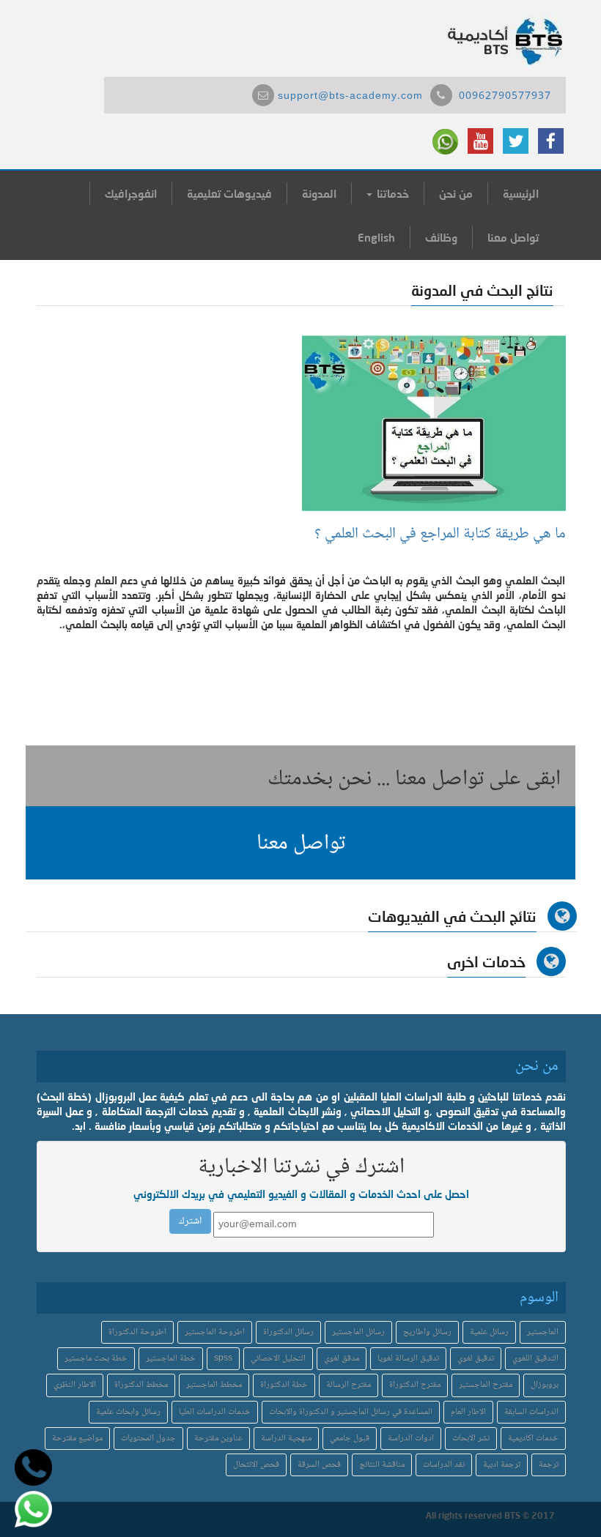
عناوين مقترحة (218, 1438)
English (376, 237)
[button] (300, 842)
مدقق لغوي (341, 1358)
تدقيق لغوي (475, 1358)
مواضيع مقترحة (77, 1438)
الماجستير (542, 1332)
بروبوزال (544, 1385)
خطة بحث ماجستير (96, 1358)
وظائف (441, 237)
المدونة (319, 193)
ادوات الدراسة (411, 1438)
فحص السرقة (319, 1465)
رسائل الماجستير (358, 1332)
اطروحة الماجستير (215, 1332)
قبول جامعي (349, 1438)
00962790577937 (505, 96)
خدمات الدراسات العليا (215, 1412)
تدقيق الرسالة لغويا (408, 1358)
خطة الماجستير (171, 1358)
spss (223, 1358)
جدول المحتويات (148, 1438)
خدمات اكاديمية (533, 1438)
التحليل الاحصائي (278, 1358)
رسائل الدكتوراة (288, 1332)
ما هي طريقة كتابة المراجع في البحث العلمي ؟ (440, 534)
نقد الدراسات (444, 1465)
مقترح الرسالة (348, 1385)
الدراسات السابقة (531, 1412)
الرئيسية (521, 193)
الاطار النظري (75, 1385)
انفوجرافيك (131, 193)
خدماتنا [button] (391, 193)
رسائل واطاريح (427, 1332)
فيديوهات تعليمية (229, 193)
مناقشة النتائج (382, 1465)
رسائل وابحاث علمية (128, 1412)
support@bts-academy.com (350, 96)
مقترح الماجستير (485, 1385)
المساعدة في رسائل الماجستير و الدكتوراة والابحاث (350, 1412)
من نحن (456, 193)
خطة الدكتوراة (284, 1385)
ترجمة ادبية (501, 1465)
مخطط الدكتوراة (141, 1385)
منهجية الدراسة (286, 1438)
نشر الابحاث (471, 1438)
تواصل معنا (513, 237)
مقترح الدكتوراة (414, 1385)
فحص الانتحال (256, 1465)
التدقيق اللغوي (535, 1358)
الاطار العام (468, 1412)
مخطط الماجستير (214, 1385)
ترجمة (548, 1465)
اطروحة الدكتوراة (137, 1332)
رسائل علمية (489, 1332)
